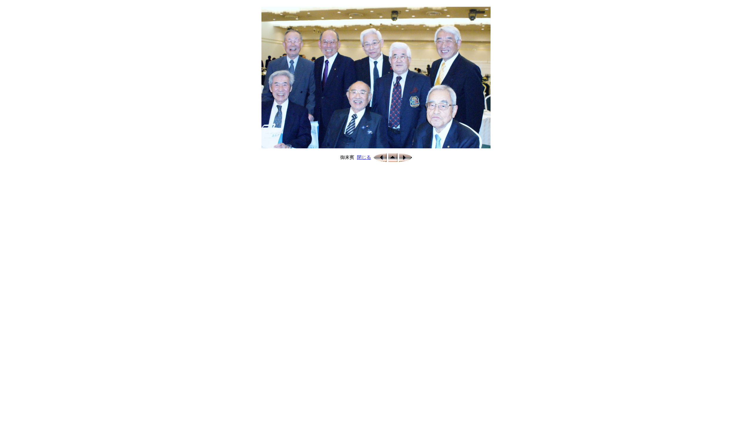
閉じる (364, 157)
